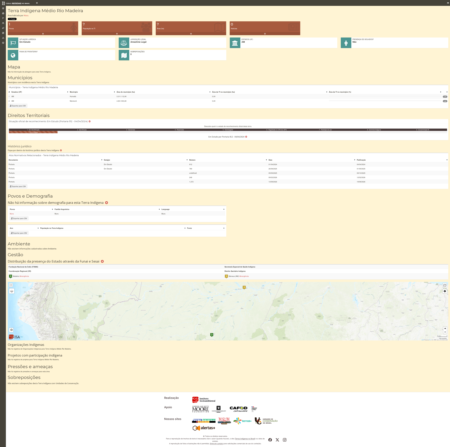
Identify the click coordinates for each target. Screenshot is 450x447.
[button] (36, 3)
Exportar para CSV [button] (18, 106)
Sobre (22, 336)
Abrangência (24, 276)
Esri (430, 339)
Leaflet (422, 339)
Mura (26, 15)
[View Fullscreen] (11, 285)
